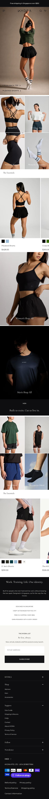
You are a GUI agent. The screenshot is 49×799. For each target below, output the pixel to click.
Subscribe (24, 659)
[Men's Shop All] (24, 362)
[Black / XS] (3, 241)
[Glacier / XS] (7, 241)
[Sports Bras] (12, 114)
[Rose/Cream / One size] (43, 561)
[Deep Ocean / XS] (11, 561)
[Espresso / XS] (19, 561)
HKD (7, 759)
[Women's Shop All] (24, 289)
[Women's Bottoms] (12, 151)
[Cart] (45, 10)
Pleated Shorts (8, 246)
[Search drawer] (40, 10)
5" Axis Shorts (8, 566)
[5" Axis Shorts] (20, 529)
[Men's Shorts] (12, 471)
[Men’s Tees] (12, 435)
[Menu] (4, 10)
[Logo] (24, 11)
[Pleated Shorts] (20, 208)
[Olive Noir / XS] (7, 561)
